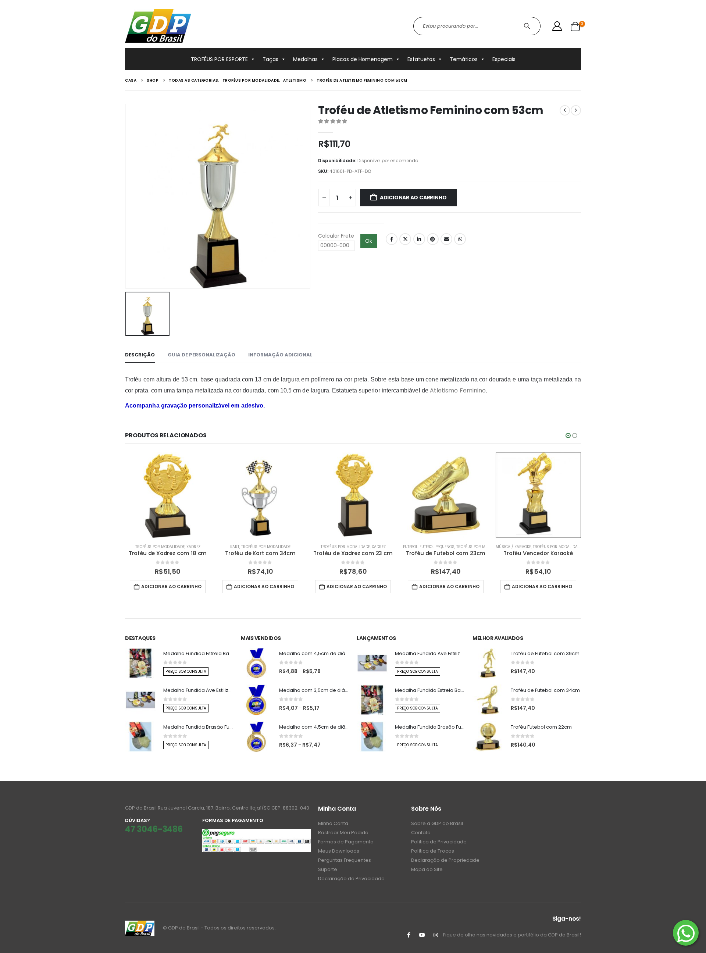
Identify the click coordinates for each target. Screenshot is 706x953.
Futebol (410, 547)
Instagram (435, 934)
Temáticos (464, 59)
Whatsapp (460, 239)
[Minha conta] (557, 26)
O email (446, 239)
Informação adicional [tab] (280, 354)
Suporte (327, 869)
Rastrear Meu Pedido (343, 832)
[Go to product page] (167, 495)
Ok (368, 241)
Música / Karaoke (513, 547)
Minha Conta (333, 823)
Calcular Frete (336, 235)
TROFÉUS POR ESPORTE (219, 59)
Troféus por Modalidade (160, 547)
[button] (568, 435)
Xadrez (193, 547)
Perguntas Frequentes (344, 860)
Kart (234, 547)
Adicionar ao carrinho (413, 197)
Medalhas (305, 59)
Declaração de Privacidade (351, 878)
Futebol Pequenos (437, 547)
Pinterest (433, 239)
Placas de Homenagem (362, 59)
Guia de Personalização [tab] (201, 354)
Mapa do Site (427, 869)
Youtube (422, 934)
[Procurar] (528, 26)
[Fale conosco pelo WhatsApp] (686, 933)
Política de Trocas (432, 850)
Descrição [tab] (140, 354)
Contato (421, 832)
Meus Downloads (338, 850)
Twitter (405, 239)
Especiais (504, 59)
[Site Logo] (158, 26)
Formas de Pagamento (346, 841)
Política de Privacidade (439, 841)
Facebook (391, 239)
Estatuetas (421, 59)
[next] (576, 110)
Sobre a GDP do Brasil (437, 823)
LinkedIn (419, 239)
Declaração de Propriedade (445, 860)
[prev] (565, 110)
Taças (270, 59)
